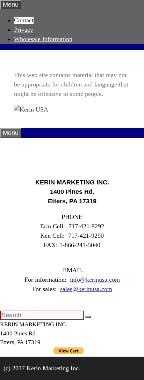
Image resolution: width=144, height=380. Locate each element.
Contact (24, 20)
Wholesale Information (43, 39)
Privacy (23, 29)
